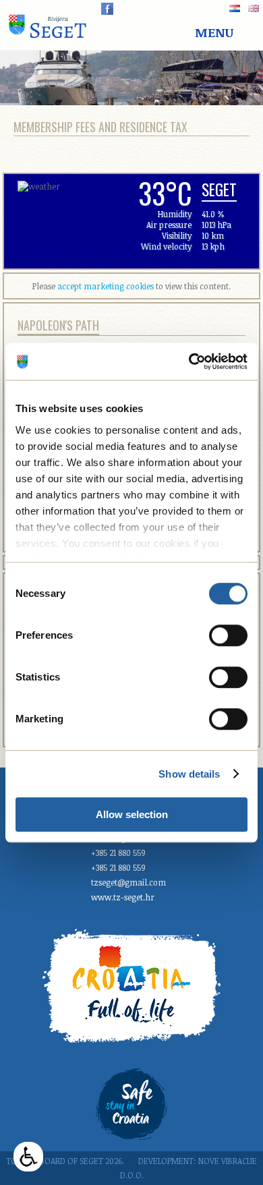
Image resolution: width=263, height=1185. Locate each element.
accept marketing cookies (105, 286)
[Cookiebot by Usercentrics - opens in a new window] (189, 361)
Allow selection (132, 814)
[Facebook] (107, 9)
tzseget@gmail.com (128, 882)
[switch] (228, 635)
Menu (214, 32)
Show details (189, 774)
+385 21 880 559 (118, 852)
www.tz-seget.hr (122, 897)
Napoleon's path (58, 325)
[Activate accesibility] (28, 1157)
